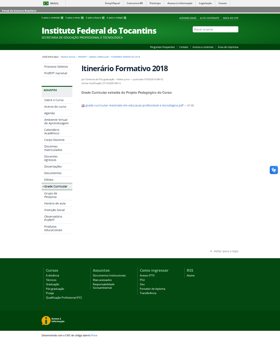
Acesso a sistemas (203, 47)
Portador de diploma (152, 289)
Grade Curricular (98, 56)
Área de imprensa (228, 47)
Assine (191, 275)
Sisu (142, 284)
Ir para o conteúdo (52, 17)
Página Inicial (68, 56)
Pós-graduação (55, 289)
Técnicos (51, 280)
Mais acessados (102, 280)
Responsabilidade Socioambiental (103, 286)
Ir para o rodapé (116, 17)
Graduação (52, 284)
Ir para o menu (74, 17)
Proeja (50, 293)
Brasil (54, 3)
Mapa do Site (230, 17)
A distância (52, 275)
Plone (94, 335)
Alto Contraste (209, 17)
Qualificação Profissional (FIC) (64, 297)
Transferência (148, 293)
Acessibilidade (187, 17)
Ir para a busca (95, 17)
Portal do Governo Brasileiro (19, 11)
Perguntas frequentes (162, 47)
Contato (183, 47)
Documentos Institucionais (109, 275)
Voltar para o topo (226, 251)
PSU (142, 280)
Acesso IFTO (147, 275)
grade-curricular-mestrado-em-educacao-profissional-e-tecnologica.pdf (134, 105)
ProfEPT (82, 56)
